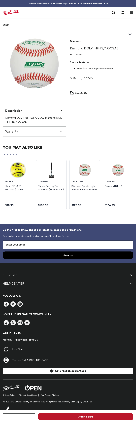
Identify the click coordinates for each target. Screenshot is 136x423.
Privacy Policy (9, 395)
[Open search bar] (113, 12)
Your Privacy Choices (50, 395)
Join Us (68, 255)
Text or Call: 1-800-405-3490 (30, 360)
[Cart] (122, 12)
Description (13, 111)
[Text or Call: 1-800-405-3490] (6, 360)
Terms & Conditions (27, 395)
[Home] (11, 12)
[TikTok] (27, 322)
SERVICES (10, 275)
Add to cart (85, 416)
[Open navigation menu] (130, 12)
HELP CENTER (13, 283)
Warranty (11, 131)
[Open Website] (33, 387)
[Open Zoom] (63, 93)
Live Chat (18, 349)
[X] (13, 304)
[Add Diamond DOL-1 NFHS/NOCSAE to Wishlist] (130, 34)
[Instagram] (20, 304)
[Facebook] (6, 304)
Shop (6, 24)
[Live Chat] (6, 349)
